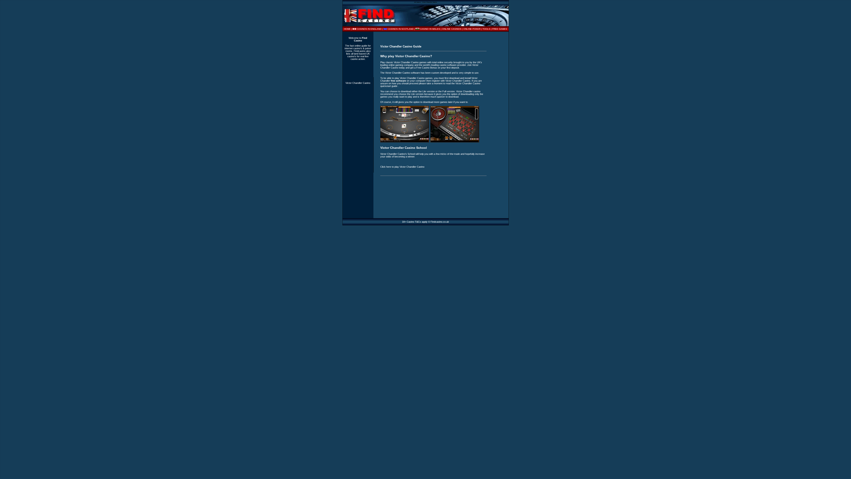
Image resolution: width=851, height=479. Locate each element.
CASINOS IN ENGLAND (369, 29)
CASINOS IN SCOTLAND (401, 29)
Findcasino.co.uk (440, 221)
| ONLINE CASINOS (451, 29)
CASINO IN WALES (430, 29)
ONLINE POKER (471, 29)
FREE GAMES (499, 29)
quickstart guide (389, 86)
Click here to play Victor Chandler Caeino (402, 166)
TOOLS (486, 29)
